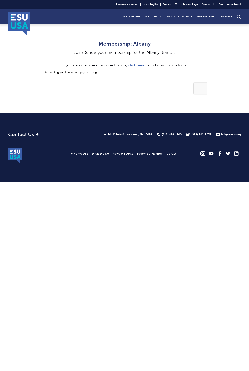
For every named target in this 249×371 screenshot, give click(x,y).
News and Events (179, 16)
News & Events (123, 153)
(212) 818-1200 (172, 134)
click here (136, 65)
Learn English (150, 4)
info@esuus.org (231, 134)
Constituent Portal (230, 4)
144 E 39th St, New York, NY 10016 (130, 134)
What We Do (154, 16)
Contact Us (208, 4)
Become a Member (127, 4)
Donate (166, 4)
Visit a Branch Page (186, 4)
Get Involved (207, 16)
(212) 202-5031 (201, 134)
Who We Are (131, 16)
